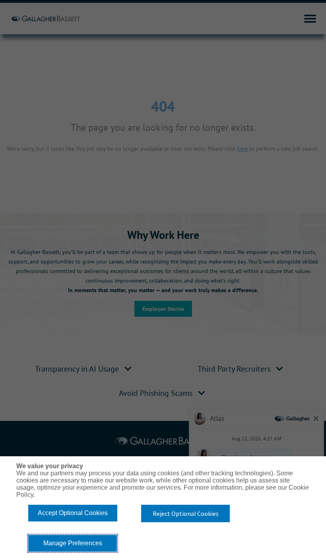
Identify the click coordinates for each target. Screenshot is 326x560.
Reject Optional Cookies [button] (186, 513)
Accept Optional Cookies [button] (73, 513)
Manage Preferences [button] (72, 543)
